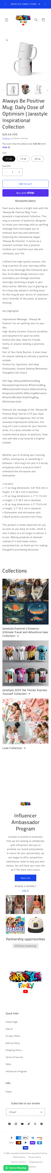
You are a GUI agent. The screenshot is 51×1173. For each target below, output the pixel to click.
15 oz (23, 158)
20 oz (38, 158)
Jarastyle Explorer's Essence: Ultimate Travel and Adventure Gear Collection (25, 632)
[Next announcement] (45, 4)
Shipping (5, 138)
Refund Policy (13, 1043)
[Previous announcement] (5, 4)
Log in (25, 890)
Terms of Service (14, 1057)
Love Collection (12, 748)
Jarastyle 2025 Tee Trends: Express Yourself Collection (24, 692)
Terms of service (18, 1162)
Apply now (25, 877)
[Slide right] (48, 90)
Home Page (11, 1022)
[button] (6, 19)
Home (9, 1091)
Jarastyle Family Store (21, 1153)
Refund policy (19, 1157)
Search (9, 1029)
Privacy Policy (13, 1036)
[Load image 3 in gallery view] (38, 89)
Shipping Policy (14, 1050)
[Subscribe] (41, 1112)
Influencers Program (16, 1071)
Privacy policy (34, 1157)
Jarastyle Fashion (39, 1153)
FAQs (8, 1064)
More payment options (25, 200)
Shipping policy (36, 1162)
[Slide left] (3, 90)
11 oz (9, 158)
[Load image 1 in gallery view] (12, 89)
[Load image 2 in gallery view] (25, 89)
